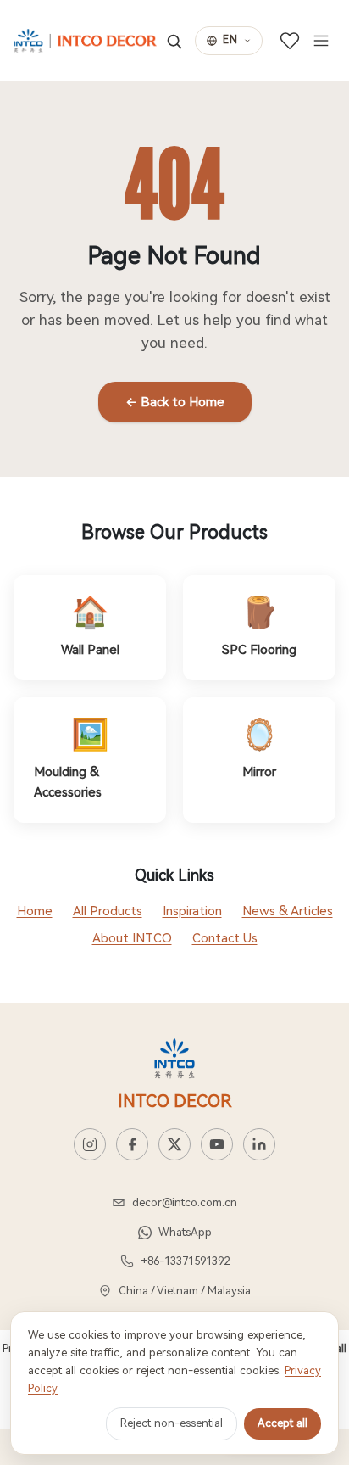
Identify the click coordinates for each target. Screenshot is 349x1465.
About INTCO (132, 938)
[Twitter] (174, 1144)
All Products (107, 911)
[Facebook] (132, 1144)
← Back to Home (174, 402)
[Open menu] (321, 40)
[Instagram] (90, 1144)
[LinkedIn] (259, 1144)
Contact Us (225, 938)
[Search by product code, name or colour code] (174, 41)
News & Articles (287, 911)
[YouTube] (217, 1144)
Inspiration (192, 911)
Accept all (282, 1423)
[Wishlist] (290, 41)
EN (230, 40)
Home (35, 911)
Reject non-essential (171, 1423)
